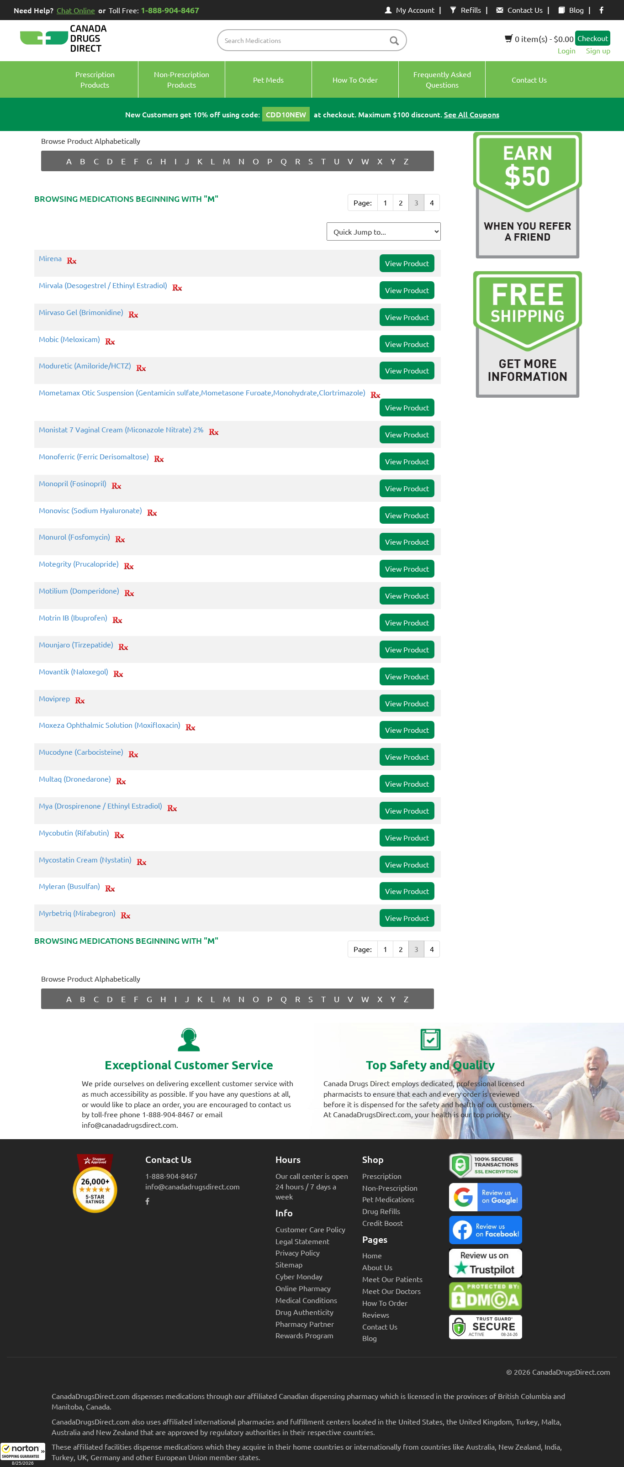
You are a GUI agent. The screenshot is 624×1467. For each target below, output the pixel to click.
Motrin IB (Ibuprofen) (73, 618)
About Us (377, 1267)
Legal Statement (302, 1241)
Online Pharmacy (303, 1288)
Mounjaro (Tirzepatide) (76, 645)
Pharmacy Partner (304, 1323)
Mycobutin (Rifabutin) (74, 833)
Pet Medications (388, 1199)
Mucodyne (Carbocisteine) (81, 752)
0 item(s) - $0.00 (543, 38)
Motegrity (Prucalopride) (79, 564)
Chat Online (76, 10)
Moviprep (54, 698)
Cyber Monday (299, 1276)
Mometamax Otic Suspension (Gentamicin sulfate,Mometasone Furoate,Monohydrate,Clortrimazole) (202, 393)
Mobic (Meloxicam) (69, 339)
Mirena (50, 258)
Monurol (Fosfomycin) (74, 537)
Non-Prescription (390, 1187)
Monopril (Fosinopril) (72, 483)
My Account (415, 9)
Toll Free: (154, 10)
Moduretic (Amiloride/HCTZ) (85, 366)
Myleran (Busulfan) (69, 886)
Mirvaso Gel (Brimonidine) (81, 312)
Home (372, 1255)
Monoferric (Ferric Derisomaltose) (94, 456)
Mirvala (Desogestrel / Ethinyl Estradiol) (103, 285)
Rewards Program (304, 1335)
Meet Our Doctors (391, 1290)
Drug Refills (381, 1210)
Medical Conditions (306, 1299)
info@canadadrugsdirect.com (192, 1186)
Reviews (375, 1314)
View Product (407, 263)
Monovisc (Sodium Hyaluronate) (90, 510)
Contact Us (525, 9)
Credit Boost (382, 1222)
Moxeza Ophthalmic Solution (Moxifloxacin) (109, 725)
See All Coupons (471, 114)
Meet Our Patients (392, 1278)
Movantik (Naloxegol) (73, 672)
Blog (576, 9)
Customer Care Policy (310, 1229)
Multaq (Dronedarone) (75, 779)
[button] (23, 1454)
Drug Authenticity (304, 1311)
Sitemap (288, 1264)
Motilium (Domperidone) (79, 591)
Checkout (592, 37)
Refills (471, 9)
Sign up (598, 50)
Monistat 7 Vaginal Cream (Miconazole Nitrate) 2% (121, 430)
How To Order (384, 1302)
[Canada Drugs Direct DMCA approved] (485, 1298)
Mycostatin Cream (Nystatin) (85, 860)
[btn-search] (394, 41)
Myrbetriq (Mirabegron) (77, 913)
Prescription (382, 1175)
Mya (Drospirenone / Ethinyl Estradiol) (100, 806)
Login (567, 50)
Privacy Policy (297, 1252)
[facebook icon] (601, 9)
